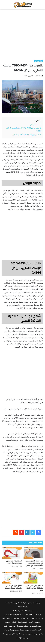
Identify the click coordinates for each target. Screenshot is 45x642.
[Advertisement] (22, 34)
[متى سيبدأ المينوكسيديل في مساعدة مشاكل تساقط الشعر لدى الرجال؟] (33, 553)
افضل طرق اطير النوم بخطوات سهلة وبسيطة (13, 587)
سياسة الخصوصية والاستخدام (22, 610)
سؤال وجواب (38, 61)
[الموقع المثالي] (22, 5)
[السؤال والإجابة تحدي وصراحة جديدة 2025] (12, 553)
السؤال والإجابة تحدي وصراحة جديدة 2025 (14, 562)
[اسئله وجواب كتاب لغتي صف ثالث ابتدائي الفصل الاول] (33, 578)
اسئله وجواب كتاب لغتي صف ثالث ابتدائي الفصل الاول (34, 588)
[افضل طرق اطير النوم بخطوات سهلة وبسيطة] (12, 578)
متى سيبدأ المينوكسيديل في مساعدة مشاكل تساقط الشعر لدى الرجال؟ (34, 563)
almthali (38, 76)
